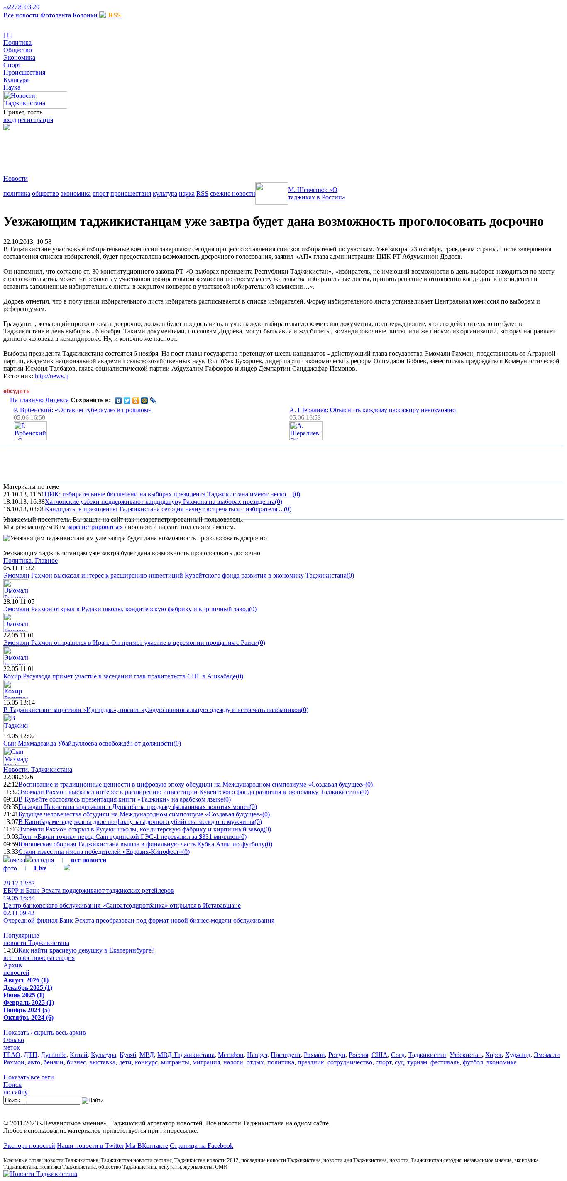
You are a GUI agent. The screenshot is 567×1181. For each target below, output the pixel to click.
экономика (76, 193)
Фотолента (55, 15)
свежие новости (232, 193)
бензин (54, 1062)
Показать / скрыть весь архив (44, 1032)
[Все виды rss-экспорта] (63, 6)
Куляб (128, 1054)
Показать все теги (28, 1077)
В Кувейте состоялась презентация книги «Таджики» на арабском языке (120, 799)
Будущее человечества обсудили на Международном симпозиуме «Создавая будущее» (140, 814)
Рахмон (314, 1054)
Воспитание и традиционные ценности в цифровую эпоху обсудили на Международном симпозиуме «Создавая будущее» (191, 784)
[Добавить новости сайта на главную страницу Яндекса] (43, 6)
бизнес (76, 1062)
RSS (202, 193)
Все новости (21, 15)
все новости (20, 957)
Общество (17, 49)
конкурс (146, 1062)
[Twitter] (127, 400)
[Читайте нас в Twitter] (50, 6)
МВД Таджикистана (186, 1054)
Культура (16, 79)
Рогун (336, 1054)
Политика (17, 42)
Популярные (21, 935)
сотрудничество (349, 1062)
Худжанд (517, 1054)
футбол (473, 1062)
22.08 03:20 (23, 6)
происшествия (130, 193)
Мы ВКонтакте (146, 1145)
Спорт (12, 64)
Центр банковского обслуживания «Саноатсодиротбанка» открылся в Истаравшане (122, 901)
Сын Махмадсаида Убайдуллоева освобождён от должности (88, 743)
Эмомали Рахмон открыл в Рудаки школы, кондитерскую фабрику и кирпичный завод (126, 608)
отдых (255, 1062)
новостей (16, 972)
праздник (311, 1062)
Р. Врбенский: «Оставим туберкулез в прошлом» (83, 409)
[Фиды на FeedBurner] (56, 6)
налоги (233, 1062)
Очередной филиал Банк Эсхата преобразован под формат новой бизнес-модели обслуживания (138, 916)
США (379, 1054)
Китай (79, 1054)
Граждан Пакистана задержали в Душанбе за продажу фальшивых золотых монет (133, 806)
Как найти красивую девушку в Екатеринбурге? (86, 950)
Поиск (12, 1084)
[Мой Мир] (144, 400)
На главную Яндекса (39, 399)
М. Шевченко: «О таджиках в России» (316, 193)
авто (34, 1062)
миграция (206, 1062)
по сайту (15, 1092)
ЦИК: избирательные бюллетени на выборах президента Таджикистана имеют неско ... (168, 494)
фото (10, 868)
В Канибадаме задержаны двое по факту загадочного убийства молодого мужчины (136, 821)
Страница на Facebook (201, 1145)
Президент (286, 1054)
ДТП (30, 1054)
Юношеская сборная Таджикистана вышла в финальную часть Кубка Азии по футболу (141, 844)
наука (187, 193)
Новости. (37, 769)
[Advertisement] (154, 149)
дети (125, 1062)
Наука (11, 87)
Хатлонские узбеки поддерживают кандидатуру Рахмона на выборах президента (160, 501)
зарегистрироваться (95, 526)
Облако (13, 1039)
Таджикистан (427, 1054)
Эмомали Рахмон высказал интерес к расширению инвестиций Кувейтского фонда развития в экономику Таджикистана (175, 575)
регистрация (35, 119)
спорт (101, 193)
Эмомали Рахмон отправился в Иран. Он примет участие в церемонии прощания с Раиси (130, 642)
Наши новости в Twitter (90, 1145)
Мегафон (231, 1054)
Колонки (85, 15)
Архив (12, 965)
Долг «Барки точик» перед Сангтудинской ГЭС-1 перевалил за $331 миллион (128, 836)
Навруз (257, 1054)
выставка (102, 1062)
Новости (15, 178)
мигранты (175, 1062)
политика (16, 193)
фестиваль (444, 1062)
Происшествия (24, 72)
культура (165, 193)
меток (11, 1047)
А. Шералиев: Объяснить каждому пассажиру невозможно (372, 409)
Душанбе (53, 1054)
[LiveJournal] (153, 400)
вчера (17, 859)
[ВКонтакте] (118, 400)
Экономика (19, 57)
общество (45, 193)
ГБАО (11, 1054)
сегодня (43, 859)
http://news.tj (51, 375)
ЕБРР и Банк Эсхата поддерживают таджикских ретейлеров (88, 887)
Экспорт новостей (29, 1145)
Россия (358, 1054)
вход (9, 119)
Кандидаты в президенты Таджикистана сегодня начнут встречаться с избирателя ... (164, 509)
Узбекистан (466, 1054)
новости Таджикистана (36, 942)
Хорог (493, 1054)
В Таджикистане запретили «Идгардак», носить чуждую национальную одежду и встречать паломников (152, 709)
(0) (296, 494)
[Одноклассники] (136, 400)
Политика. (30, 560)
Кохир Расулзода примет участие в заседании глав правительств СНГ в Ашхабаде (119, 676)
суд (399, 1062)
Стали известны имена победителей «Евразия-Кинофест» (100, 851)
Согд (398, 1054)
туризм (417, 1062)
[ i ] (7, 35)
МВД (146, 1054)
